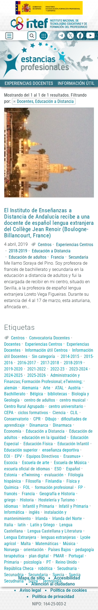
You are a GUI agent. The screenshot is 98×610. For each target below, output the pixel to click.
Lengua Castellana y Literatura (54, 531)
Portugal (76, 555)
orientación (34, 549)
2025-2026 (36, 375)
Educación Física (38, 443)
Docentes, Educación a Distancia (45, 101)
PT (48, 562)
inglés (34, 512)
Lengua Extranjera (20, 537)
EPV (18, 456)
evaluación (53, 474)
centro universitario (66, 406)
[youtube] (90, 36)
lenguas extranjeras (58, 537)
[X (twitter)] (70, 36)
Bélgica (36, 393)
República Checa (18, 568)
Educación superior (21, 450)
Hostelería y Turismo (56, 500)
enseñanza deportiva (60, 450)
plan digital (39, 555)
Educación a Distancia (51, 250)
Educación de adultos (27, 257)
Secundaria (78, 257)
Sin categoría (43, 356)
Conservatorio (16, 418)
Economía (12, 431)
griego (9, 500)
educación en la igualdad (44, 437)
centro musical (72, 400)
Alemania (30, 387)
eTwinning (31, 474)
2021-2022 (36, 369)
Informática (14, 512)
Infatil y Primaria (73, 506)
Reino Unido (66, 562)
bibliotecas (57, 393)
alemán (10, 387)
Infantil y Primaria (38, 506)
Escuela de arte (35, 462)
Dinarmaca (62, 425)
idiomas (11, 506)
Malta (26, 543)
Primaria (11, 562)
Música (69, 543)
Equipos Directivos (42, 456)
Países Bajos (59, 549)
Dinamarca (38, 425)
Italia (8, 524)
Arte (46, 387)
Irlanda (41, 518)
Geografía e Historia (57, 493)
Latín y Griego (42, 524)
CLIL (74, 412)
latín (22, 524)
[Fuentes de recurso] (43, 36)
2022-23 (57, 369)
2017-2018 (50, 362)
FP (80, 487)
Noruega (11, 549)
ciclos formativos (33, 412)
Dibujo (50, 418)
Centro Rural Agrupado (24, 406)
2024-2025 (13, 375)
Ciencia (59, 412)
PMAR (58, 555)
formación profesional (54, 487)
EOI (7, 456)
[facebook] (79, 36)
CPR (37, 418)
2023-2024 (78, 369)
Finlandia (53, 481)
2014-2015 (70, 356)
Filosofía (33, 481)
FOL (26, 487)
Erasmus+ (72, 456)
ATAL (59, 387)
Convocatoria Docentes (49, 337)
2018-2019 (18, 250)
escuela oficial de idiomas (27, 468)
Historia (27, 500)
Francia (57, 257)
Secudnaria (67, 568)
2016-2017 (26, 362)
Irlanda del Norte (67, 518)
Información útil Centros (46, 350)
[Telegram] (61, 36)
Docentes (12, 344)
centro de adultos (39, 400)
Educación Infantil (73, 443)
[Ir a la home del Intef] (49, 23)
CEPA (8, 412)
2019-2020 (13, 369)
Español (73, 468)
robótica (45, 568)
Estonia (10, 474)
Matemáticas (46, 543)
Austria (74, 387)
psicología (33, 562)
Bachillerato (14, 393)
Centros (44, 244)
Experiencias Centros (74, 244)
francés (10, 493)
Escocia (10, 462)
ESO (58, 468)
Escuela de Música (70, 462)
